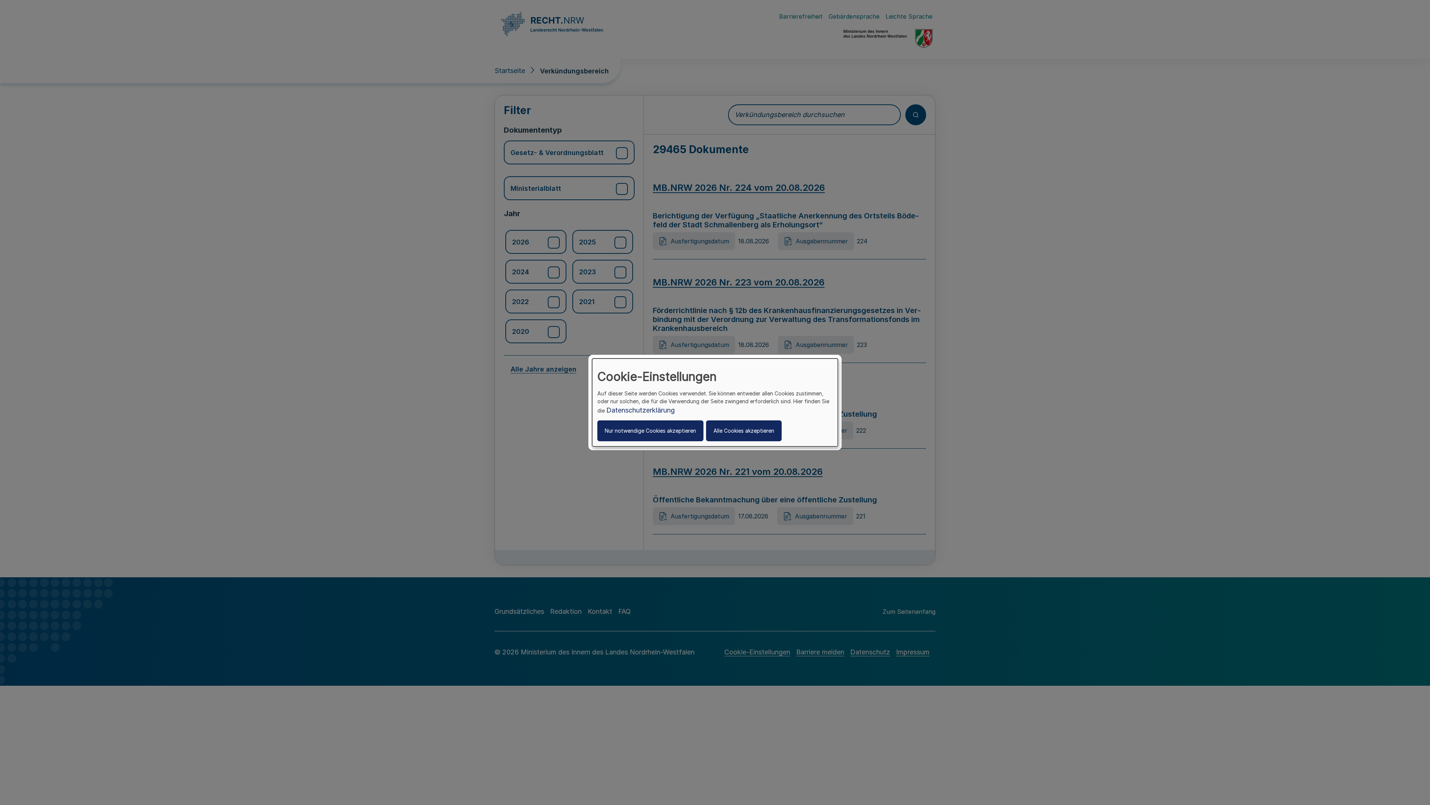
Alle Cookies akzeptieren (744, 430)
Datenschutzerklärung (640, 410)
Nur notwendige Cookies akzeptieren (650, 430)
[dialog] (715, 402)
